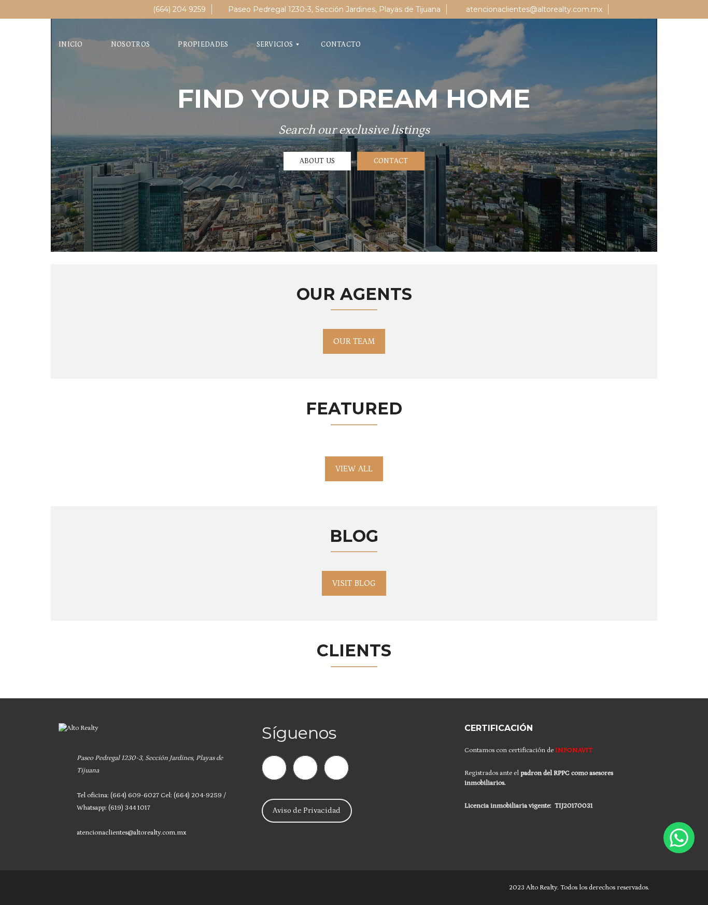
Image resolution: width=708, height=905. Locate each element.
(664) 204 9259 (178, 9)
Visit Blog (354, 583)
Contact (391, 161)
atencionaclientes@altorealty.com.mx (533, 9)
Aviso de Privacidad (307, 810)
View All (354, 468)
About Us (317, 161)
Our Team (354, 341)
